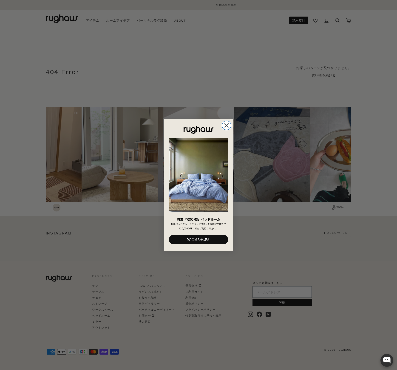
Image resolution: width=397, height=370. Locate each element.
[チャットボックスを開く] (386, 360)
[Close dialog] (226, 125)
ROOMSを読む (199, 239)
